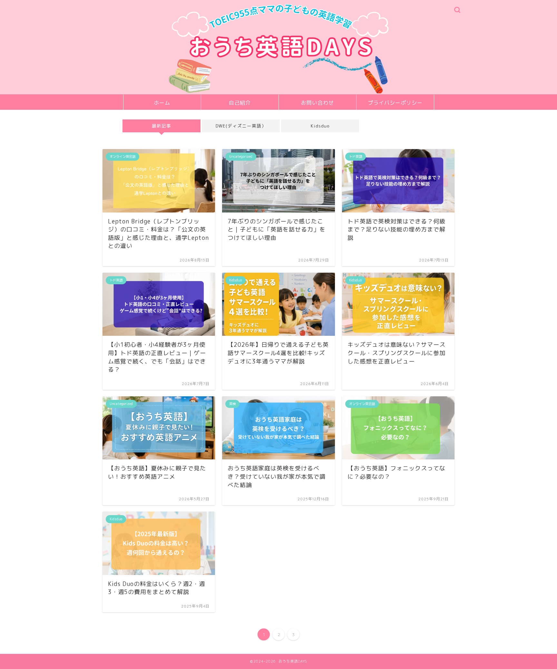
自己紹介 (240, 102)
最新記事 (161, 126)
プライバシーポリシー (395, 102)
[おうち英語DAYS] (278, 92)
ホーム (162, 102)
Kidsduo (320, 126)
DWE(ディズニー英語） (240, 126)
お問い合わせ (317, 102)
